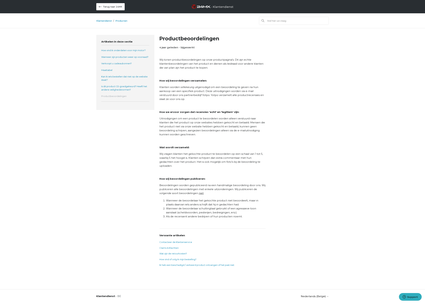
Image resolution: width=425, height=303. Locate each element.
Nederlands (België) (314, 296)
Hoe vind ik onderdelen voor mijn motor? (123, 50)
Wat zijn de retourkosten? (173, 253)
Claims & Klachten (169, 248)
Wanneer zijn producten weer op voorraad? (124, 57)
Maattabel (106, 70)
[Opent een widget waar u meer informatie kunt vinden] (410, 297)
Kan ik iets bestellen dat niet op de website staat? (124, 78)
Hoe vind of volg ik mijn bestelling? (177, 259)
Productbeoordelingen (114, 96)
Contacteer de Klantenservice (175, 242)
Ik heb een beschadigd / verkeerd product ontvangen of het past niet (196, 265)
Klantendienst (104, 20)
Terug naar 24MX (112, 6)
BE (119, 296)
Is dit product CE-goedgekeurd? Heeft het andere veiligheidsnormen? (124, 88)
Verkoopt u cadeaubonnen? (116, 63)
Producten (121, 20)
